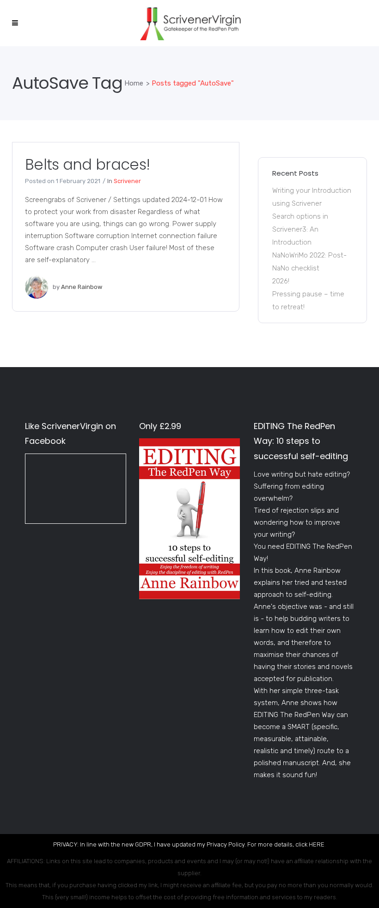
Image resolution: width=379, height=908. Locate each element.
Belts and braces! (87, 164)
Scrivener (127, 181)
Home (133, 83)
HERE (316, 844)
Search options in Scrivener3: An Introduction (300, 229)
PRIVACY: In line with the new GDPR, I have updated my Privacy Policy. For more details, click (181, 844)
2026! (280, 281)
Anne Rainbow (81, 286)
